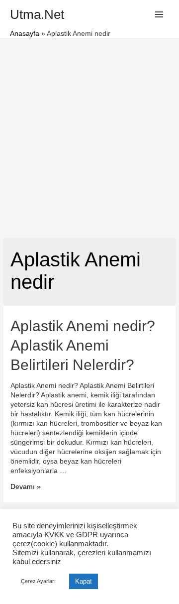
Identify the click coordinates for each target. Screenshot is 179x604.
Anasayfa (24, 33)
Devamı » (25, 486)
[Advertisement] (89, 133)
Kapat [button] (83, 581)
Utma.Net (37, 14)
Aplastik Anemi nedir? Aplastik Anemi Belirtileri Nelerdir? (82, 345)
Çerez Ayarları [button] (38, 581)
